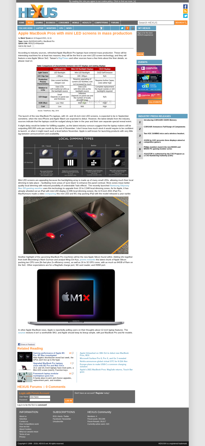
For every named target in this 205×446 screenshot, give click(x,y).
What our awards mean (28, 432)
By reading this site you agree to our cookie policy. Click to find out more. (101, 1)
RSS (55, 416)
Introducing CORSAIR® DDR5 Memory (160, 120)
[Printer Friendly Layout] (132, 29)
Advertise (23, 419)
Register (99, 393)
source (21, 332)
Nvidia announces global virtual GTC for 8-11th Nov (103, 361)
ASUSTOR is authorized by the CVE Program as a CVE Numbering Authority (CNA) (164, 155)
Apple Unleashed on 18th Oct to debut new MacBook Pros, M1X (104, 354)
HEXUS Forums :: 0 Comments (41, 387)
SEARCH (180, 23)
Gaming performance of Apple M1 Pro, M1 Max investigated (49, 354)
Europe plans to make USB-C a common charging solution (103, 365)
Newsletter (66, 419)
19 (70, 353)
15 (70, 374)
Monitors (51, 28)
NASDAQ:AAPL (35, 41)
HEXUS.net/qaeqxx (36, 43)
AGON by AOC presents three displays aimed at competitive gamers (164, 141)
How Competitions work (29, 424)
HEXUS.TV (86, 23)
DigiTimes (63, 58)
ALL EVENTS (155, 102)
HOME (21, 23)
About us (23, 416)
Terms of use (24, 434)
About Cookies (25, 429)
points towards (87, 259)
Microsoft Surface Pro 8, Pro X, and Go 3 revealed (103, 358)
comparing (50, 193)
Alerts (60, 416)
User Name (24, 397)
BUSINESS (50, 23)
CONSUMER (64, 23)
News (69, 28)
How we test (24, 427)
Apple (25, 41)
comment (42, 405)
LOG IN (140, 54)
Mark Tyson (26, 38)
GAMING (39, 23)
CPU (61, 28)
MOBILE (75, 23)
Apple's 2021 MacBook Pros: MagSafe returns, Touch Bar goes (106, 370)
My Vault (27, 46)
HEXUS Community (99, 412)
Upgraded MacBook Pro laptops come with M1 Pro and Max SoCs (48, 364)
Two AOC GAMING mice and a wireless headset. (164, 133)
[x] (135, 1)
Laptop (39, 28)
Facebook (57, 419)
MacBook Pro (49, 41)
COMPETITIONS (101, 23)
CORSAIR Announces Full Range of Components (164, 127)
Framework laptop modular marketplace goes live (45, 374)
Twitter (66, 416)
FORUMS (115, 23)
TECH (29, 23)
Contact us (23, 421)
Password (23, 400)
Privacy (22, 437)
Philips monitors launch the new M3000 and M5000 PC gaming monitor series (162, 148)
